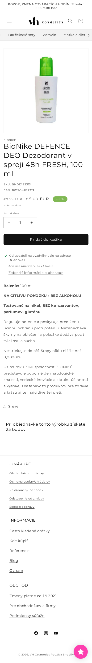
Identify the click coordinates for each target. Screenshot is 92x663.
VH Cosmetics (40, 654)
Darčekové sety (21, 35)
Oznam (16, 570)
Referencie (19, 550)
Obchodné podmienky (26, 473)
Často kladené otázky (29, 531)
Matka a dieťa (75, 35)
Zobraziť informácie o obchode (35, 273)
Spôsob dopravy (21, 506)
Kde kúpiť (18, 541)
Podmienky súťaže (27, 615)
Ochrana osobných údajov (29, 481)
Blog (13, 560)
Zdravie (49, 35)
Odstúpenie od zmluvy (26, 498)
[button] (9, 21)
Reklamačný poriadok (26, 490)
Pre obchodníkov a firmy (32, 605)
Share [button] (13, 406)
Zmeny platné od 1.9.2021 (32, 596)
